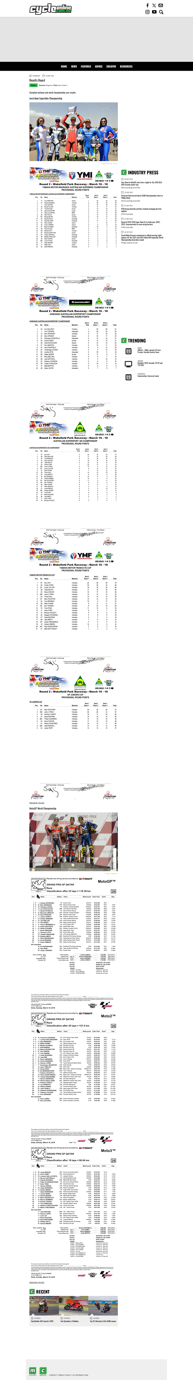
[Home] (50, 9)
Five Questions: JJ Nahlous (70, 1321)
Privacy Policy (64, 1375)
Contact (53, 1375)
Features (86, 66)
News (74, 66)
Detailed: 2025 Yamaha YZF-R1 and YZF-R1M (150, 364)
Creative (111, 66)
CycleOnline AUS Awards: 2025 (42, 1321)
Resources (126, 66)
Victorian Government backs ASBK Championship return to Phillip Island (142, 196)
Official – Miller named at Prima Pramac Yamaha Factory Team (149, 351)
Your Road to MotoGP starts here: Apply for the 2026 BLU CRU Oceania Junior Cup (141, 183)
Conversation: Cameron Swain (148, 375)
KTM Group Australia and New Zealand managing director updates (141, 209)
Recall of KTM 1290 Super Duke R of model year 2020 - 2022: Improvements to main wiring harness (141, 223)
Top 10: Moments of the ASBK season (103, 1321)
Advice (98, 66)
